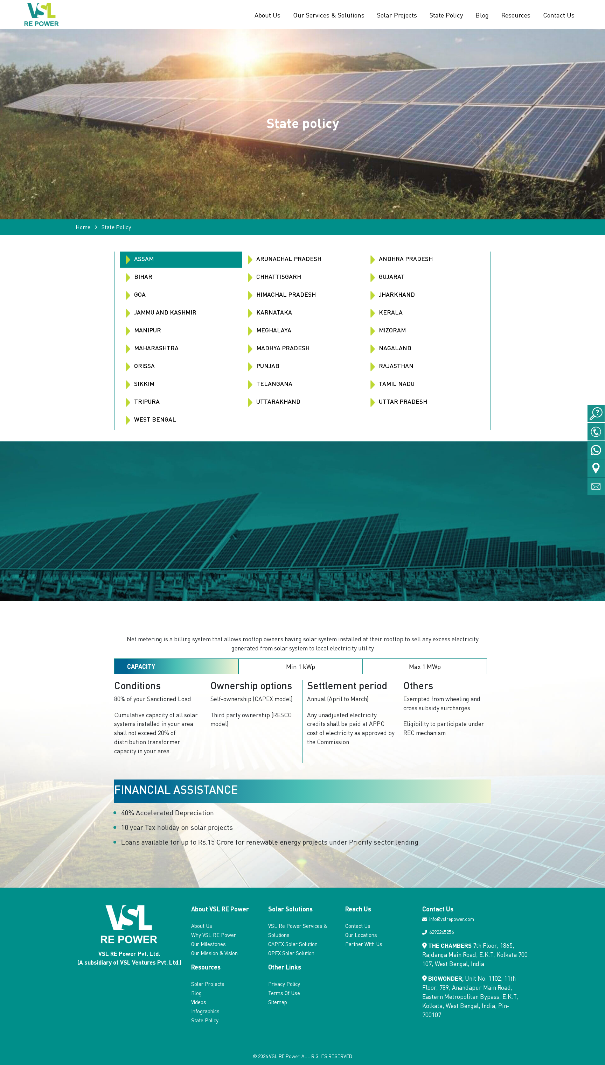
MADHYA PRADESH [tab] (282, 348)
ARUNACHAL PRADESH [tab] (288, 258)
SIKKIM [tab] (143, 383)
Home (83, 227)
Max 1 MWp (425, 666)
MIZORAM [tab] (391, 330)
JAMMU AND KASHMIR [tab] (164, 312)
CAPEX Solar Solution (293, 943)
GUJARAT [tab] (391, 276)
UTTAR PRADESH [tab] (402, 401)
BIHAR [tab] (142, 276)
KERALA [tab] (390, 312)
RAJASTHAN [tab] (395, 365)
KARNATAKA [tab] (273, 312)
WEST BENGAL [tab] (154, 419)
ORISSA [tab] (144, 365)
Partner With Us (363, 943)
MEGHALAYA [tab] (273, 330)
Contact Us (559, 14)
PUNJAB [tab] (267, 365)
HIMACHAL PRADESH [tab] (285, 294)
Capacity (141, 666)
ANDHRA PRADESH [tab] (405, 258)
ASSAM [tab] (143, 258)
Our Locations (361, 934)
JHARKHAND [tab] (396, 294)
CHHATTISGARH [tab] (278, 276)
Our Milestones (208, 943)
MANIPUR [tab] (147, 330)
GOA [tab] (139, 294)
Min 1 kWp (300, 666)
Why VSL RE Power (213, 934)
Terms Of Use (284, 992)
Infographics (205, 1011)
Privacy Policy (284, 983)
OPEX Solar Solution (291, 953)
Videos (198, 1002)
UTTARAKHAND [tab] (277, 401)
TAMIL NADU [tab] (396, 383)
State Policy (446, 14)
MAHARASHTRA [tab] (156, 348)
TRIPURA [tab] (146, 401)
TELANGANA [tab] (273, 383)
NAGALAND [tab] (394, 348)
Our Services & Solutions (328, 14)
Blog (482, 14)
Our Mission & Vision (214, 953)
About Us (267, 14)
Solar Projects (397, 14)
